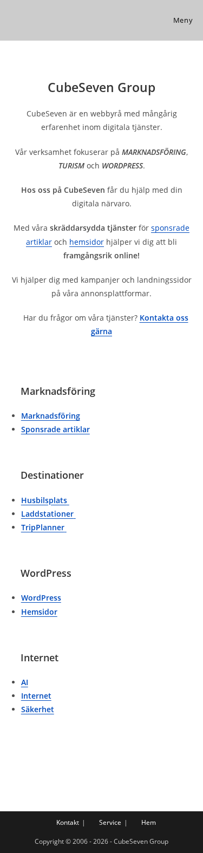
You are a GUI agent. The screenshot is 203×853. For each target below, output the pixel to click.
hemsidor (86, 242)
